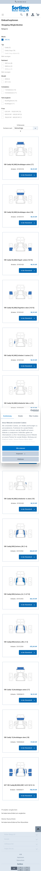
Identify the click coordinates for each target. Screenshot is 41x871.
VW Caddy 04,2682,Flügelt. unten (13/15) (18, 260)
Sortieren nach (7, 128)
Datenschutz (20, 860)
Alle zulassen (20, 448)
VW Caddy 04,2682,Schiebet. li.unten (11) (18, 355)
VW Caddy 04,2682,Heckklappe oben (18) (18, 212)
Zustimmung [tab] (7, 416)
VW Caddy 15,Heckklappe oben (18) (16, 737)
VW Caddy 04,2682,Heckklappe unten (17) (19, 164)
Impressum (20, 857)
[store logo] (20, 8)
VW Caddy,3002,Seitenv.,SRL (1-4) (16, 642)
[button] (14, 868)
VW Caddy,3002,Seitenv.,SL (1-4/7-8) (17, 594)
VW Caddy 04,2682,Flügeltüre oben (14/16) (19, 308)
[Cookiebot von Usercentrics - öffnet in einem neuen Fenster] (30, 410)
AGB (20, 854)
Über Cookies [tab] (33, 416)
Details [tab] (20, 416)
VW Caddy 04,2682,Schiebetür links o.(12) (19, 403)
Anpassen (19, 453)
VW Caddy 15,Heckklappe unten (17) (17, 690)
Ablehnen (20, 459)
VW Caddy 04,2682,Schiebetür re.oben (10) (19, 499)
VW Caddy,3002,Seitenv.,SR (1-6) (15, 546)
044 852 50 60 (21, 2)
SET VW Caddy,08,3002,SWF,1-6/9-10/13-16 (19, 785)
